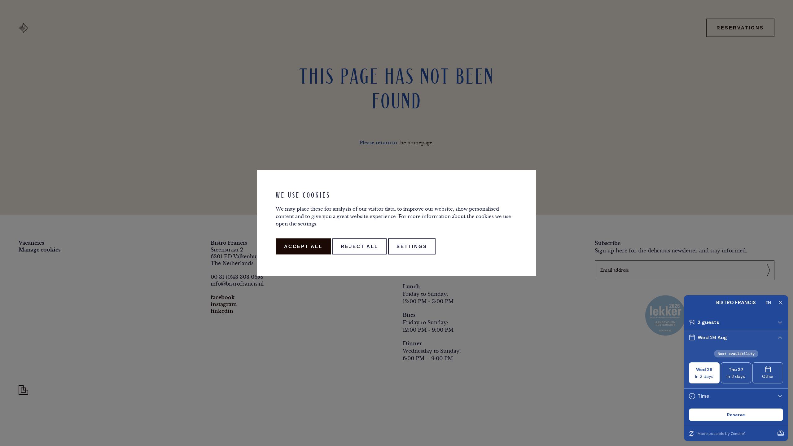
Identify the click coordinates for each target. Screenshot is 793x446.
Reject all (359, 246)
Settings (411, 246)
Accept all (303, 246)
